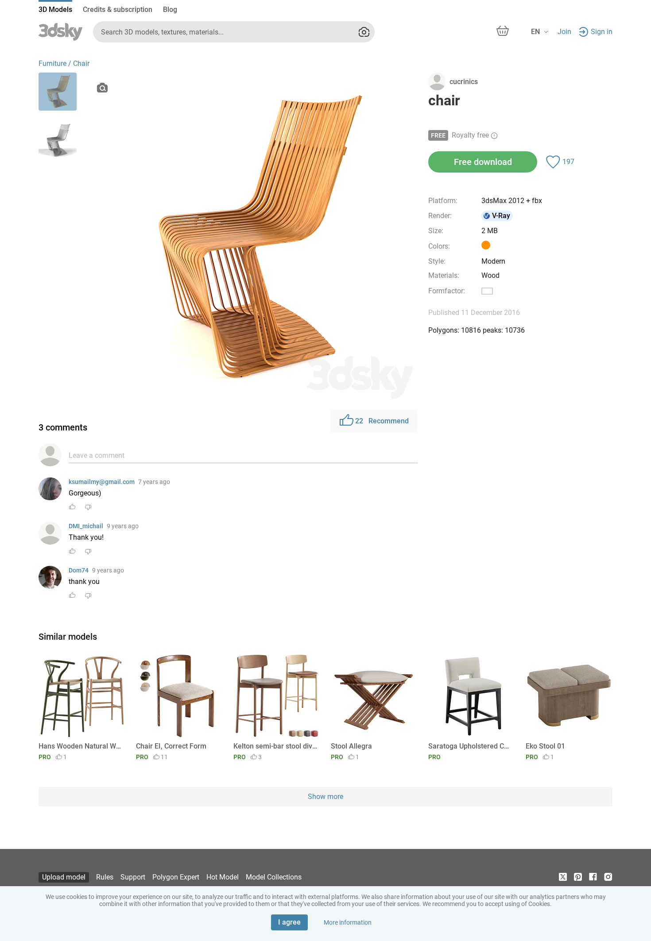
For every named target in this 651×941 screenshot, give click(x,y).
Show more (325, 796)
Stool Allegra (351, 746)
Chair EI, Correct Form (171, 746)
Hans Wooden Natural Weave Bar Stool (80, 746)
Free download (483, 162)
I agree (289, 922)
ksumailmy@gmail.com (102, 481)
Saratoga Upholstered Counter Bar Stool (470, 746)
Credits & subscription (117, 9)
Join (564, 31)
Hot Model (222, 877)
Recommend (382, 421)
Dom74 (79, 570)
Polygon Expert (175, 877)
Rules (104, 877)
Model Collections (274, 877)
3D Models (55, 9)
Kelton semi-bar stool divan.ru (275, 746)
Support (132, 877)
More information (348, 922)
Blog (170, 9)
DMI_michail (86, 526)
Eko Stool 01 (545, 746)
